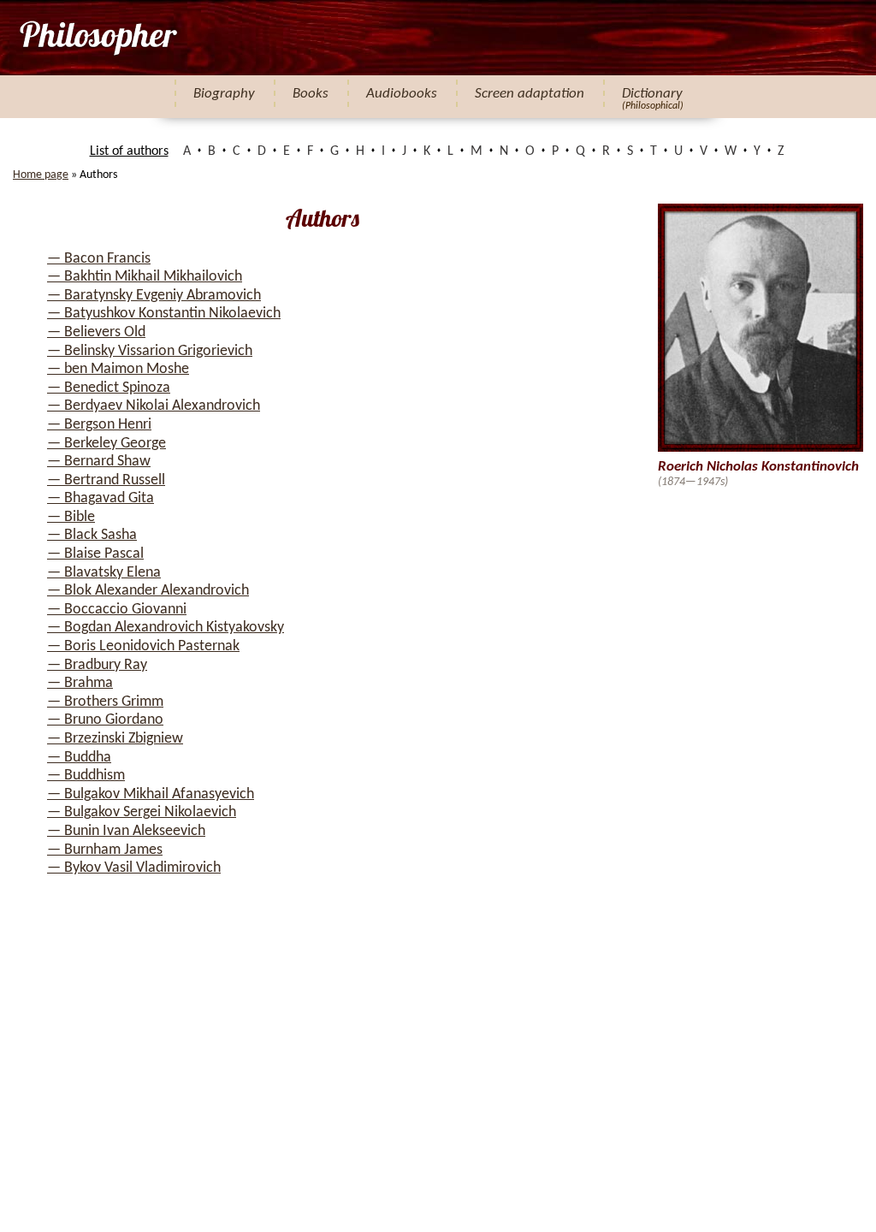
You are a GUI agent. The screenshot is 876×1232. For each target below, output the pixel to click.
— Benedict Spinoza (108, 388)
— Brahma (80, 683)
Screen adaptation (529, 93)
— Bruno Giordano (105, 720)
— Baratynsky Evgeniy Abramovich (154, 295)
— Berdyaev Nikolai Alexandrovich (153, 406)
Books (310, 93)
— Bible (71, 517)
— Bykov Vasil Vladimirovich (134, 868)
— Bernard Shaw (99, 461)
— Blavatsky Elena (104, 573)
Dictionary (652, 93)
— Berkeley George (106, 443)
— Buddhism (86, 775)
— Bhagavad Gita (100, 498)
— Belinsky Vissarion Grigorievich (149, 351)
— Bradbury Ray (97, 665)
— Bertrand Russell (106, 480)
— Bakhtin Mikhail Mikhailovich (144, 277)
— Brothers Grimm (105, 702)
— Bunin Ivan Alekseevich (126, 831)
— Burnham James (105, 850)
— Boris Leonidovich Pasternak (143, 646)
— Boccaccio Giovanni (116, 609)
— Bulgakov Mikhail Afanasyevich (150, 794)
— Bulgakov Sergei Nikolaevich (141, 812)
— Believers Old (96, 332)
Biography (224, 93)
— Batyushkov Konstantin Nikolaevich (164, 313)
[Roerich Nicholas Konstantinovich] (97, 37)
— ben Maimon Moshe (118, 369)
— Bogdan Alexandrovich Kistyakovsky (165, 627)
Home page (40, 175)
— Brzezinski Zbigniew (115, 739)
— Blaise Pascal (95, 554)
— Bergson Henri (99, 425)
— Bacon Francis (99, 259)
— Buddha (79, 757)
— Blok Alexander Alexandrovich (148, 591)
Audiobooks (401, 93)
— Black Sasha (92, 535)
